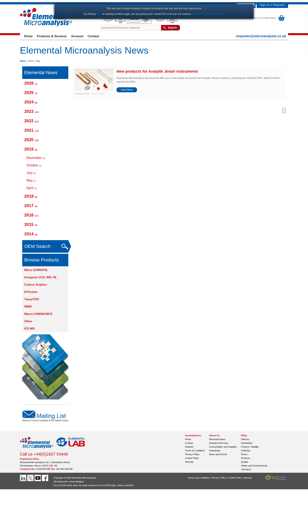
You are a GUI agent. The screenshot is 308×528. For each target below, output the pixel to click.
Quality (244, 462)
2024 (30, 102)
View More (127, 89)
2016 (31, 215)
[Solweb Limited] (275, 479)
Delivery (245, 439)
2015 (30, 224)
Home (28, 36)
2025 (30, 92)
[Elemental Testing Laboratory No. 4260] (113, 22)
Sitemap (189, 462)
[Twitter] (31, 478)
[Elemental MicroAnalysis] (36, 449)
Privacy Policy (192, 454)
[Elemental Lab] (71, 449)
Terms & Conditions (195, 450)
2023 (31, 111)
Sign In (264, 5)
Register (279, 5)
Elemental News (217, 439)
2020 (31, 139)
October (33, 165)
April (31, 188)
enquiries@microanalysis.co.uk (261, 36)
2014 (30, 234)
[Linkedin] (23, 478)
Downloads (214, 450)
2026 (30, 83)
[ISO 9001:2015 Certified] (139, 22)
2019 (31, 61)
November (35, 158)
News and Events (218, 454)
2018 (30, 196)
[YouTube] (38, 478)
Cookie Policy (192, 458)
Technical (246, 469)
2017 (30, 205)
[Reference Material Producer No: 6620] (165, 22)
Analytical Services (218, 443)
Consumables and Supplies (223, 447)
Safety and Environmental (254, 465)
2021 (31, 130)
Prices (244, 454)
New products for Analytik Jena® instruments (157, 71)
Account (77, 36)
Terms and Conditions (199, 477)
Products (245, 458)
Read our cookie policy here (208, 14)
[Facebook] (45, 478)
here (99, 14)
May (38, 61)
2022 (31, 120)
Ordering (245, 450)
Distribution (246, 443)
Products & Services (52, 36)
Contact (93, 36)
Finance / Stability (250, 447)
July (31, 173)
